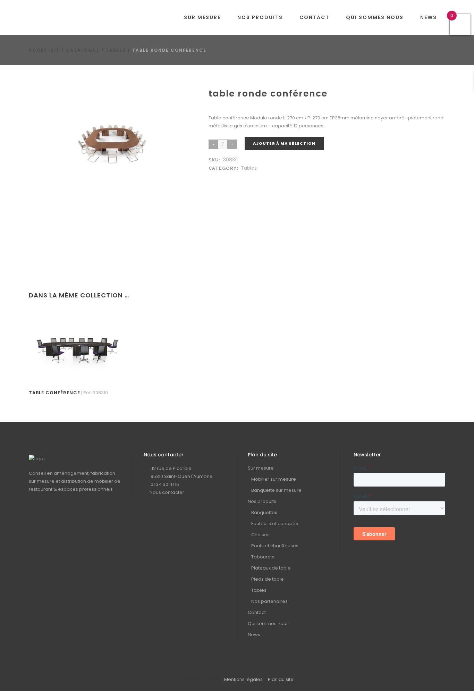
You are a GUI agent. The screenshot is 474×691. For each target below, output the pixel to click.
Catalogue (83, 50)
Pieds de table (267, 579)
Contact (257, 612)
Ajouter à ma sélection (284, 143)
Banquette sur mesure (276, 490)
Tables (116, 50)
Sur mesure (261, 468)
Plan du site (281, 679)
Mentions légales (243, 679)
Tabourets (262, 557)
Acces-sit (44, 50)
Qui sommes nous (268, 623)
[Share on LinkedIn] (220, 176)
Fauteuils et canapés (274, 523)
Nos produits (262, 501)
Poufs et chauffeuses (274, 545)
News (254, 634)
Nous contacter (167, 492)
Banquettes (264, 512)
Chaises (260, 534)
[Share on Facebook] (213, 176)
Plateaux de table (271, 568)
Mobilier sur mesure (273, 479)
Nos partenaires (269, 601)
